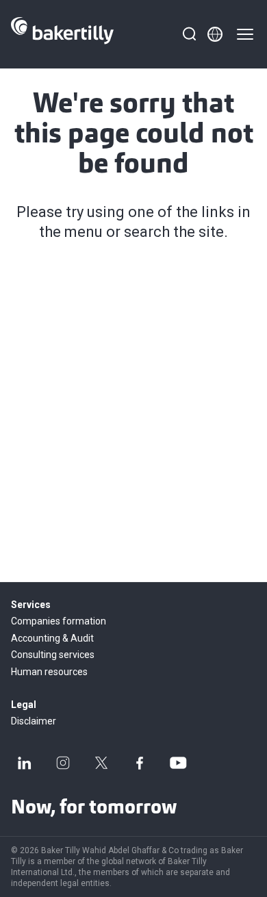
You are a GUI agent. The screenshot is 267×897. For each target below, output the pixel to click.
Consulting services (52, 654)
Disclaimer (33, 721)
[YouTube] (178, 762)
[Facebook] (139, 762)
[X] (101, 762)
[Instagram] (63, 762)
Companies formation (58, 621)
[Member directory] (215, 34)
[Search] (189, 34)
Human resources (49, 671)
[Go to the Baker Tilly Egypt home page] (62, 34)
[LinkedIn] (24, 762)
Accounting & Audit (52, 638)
